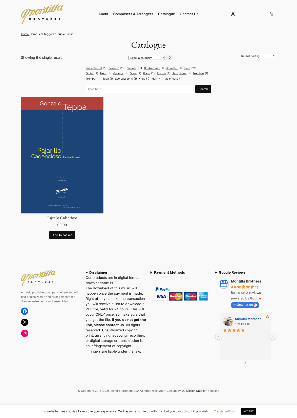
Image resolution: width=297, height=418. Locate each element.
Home (25, 34)
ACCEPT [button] (248, 411)
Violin (156, 78)
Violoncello (173, 78)
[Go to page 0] (245, 362)
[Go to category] (169, 57)
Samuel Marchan (248, 319)
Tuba (108, 78)
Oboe (135, 73)
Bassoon (116, 68)
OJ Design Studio (193, 390)
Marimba (120, 73)
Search (203, 89)
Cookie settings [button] (225, 411)
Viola (144, 78)
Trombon (200, 73)
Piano (149, 73)
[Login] (233, 14)
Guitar (92, 73)
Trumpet (93, 78)
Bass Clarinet (96, 68)
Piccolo (163, 73)
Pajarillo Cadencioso (62, 218)
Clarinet (134, 68)
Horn (105, 73)
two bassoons (126, 78)
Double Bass (154, 68)
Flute (190, 68)
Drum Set (174, 68)
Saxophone (181, 73)
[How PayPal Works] (181, 303)
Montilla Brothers (246, 281)
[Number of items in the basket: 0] (272, 14)
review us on (243, 305)
